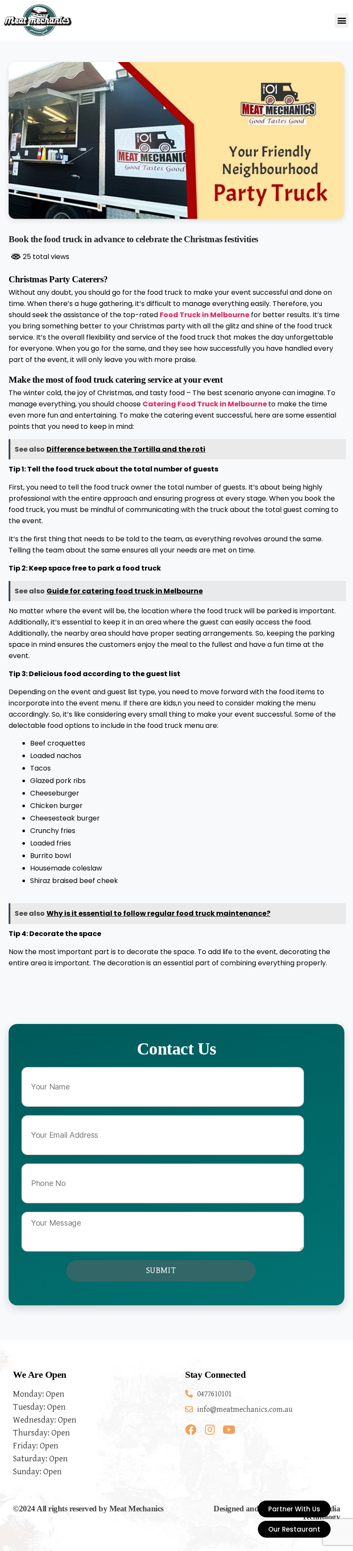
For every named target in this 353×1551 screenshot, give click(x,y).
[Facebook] (190, 1429)
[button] (341, 20)
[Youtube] (228, 1429)
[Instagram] (209, 1429)
